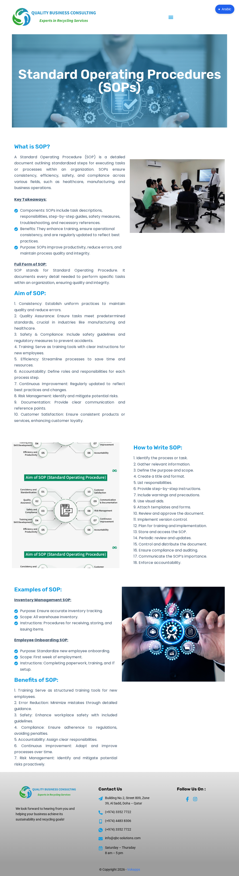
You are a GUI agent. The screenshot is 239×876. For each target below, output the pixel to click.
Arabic (226, 9)
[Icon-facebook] (187, 799)
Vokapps (133, 869)
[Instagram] (195, 799)
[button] (171, 17)
